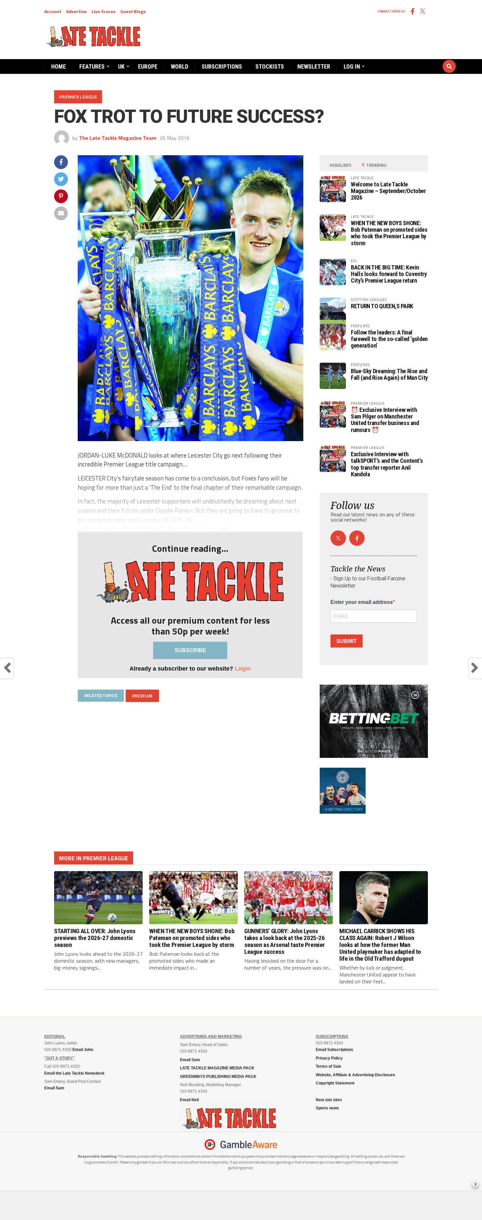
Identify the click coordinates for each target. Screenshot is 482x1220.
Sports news (327, 1108)
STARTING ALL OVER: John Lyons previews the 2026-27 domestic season (94, 938)
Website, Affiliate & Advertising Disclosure (355, 1075)
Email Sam (190, 1060)
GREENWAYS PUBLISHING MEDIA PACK (218, 1076)
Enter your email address (362, 602)
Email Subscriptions (334, 1049)
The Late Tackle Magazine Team (117, 138)
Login (243, 668)
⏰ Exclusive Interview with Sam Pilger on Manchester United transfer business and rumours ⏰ (385, 419)
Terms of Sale (328, 1066)
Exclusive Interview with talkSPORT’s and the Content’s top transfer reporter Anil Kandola (387, 464)
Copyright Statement (335, 1083)
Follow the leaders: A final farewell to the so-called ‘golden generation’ (389, 339)
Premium (142, 695)
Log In (352, 66)
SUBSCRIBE (190, 650)
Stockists (269, 66)
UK (121, 66)
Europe (147, 66)
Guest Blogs (133, 11)
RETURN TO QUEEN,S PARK (382, 306)
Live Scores (103, 11)
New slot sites (329, 1100)
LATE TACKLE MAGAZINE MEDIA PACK (217, 1068)
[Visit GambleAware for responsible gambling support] (248, 1144)
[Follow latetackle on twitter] (338, 538)
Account (52, 11)
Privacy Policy (329, 1058)
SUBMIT (346, 641)
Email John (82, 1049)
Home (58, 66)
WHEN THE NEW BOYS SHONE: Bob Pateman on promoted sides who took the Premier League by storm (389, 233)
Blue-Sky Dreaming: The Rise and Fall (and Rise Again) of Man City (389, 374)
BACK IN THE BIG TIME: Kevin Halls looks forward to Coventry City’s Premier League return (389, 274)
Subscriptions (222, 66)
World (179, 66)
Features (92, 66)
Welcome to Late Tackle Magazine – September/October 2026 (388, 191)
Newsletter (313, 66)
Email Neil (189, 1100)
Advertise (76, 11)
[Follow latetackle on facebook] (357, 538)
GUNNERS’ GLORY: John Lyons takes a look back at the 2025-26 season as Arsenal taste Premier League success (284, 941)
